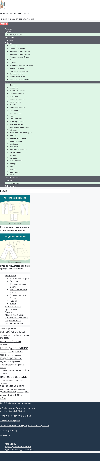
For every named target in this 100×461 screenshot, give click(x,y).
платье (13, 135)
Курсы (8, 32)
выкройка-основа (17, 91)
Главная (8, 29)
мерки (12, 116)
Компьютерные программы (21, 65)
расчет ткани (15, 152)
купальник (14, 110)
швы (11, 166)
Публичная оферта (10, 420)
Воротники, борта (17, 49)
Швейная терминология (20, 79)
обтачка (13, 130)
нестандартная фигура (19, 127)
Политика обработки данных (15, 415)
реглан (13, 155)
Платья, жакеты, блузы (19, 57)
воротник (14, 88)
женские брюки (16, 102)
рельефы (14, 158)
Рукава (13, 63)
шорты (12, 169)
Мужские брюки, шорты (20, 54)
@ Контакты (10, 186)
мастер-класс (15, 113)
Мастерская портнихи (15, 13)
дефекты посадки (17, 99)
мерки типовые (16, 119)
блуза (12, 85)
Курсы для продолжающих (19, 449)
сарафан (13, 164)
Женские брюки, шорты (20, 51)
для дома (14, 96)
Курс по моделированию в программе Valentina (15, 267)
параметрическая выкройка (21, 133)
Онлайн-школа (12, 177)
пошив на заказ (16, 141)
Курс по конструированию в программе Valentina (15, 228)
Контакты (5, 435)
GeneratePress (47, 458)
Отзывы (8, 180)
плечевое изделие (18, 138)
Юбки (12, 60)
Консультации (16, 35)
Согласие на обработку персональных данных (24, 425)
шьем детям (15, 172)
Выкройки (10, 37)
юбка (12, 175)
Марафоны (10, 443)
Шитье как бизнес (17, 77)
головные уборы (17, 93)
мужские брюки (16, 124)
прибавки (14, 144)
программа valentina (18, 149)
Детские (13, 46)
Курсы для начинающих (18, 446)
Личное (9, 312)
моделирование (17, 121)
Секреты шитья (16, 74)
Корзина (9, 40)
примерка (14, 147)
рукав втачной (16, 161)
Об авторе (14, 183)
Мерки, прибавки (17, 68)
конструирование (17, 107)
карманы (13, 105)
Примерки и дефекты (19, 71)
